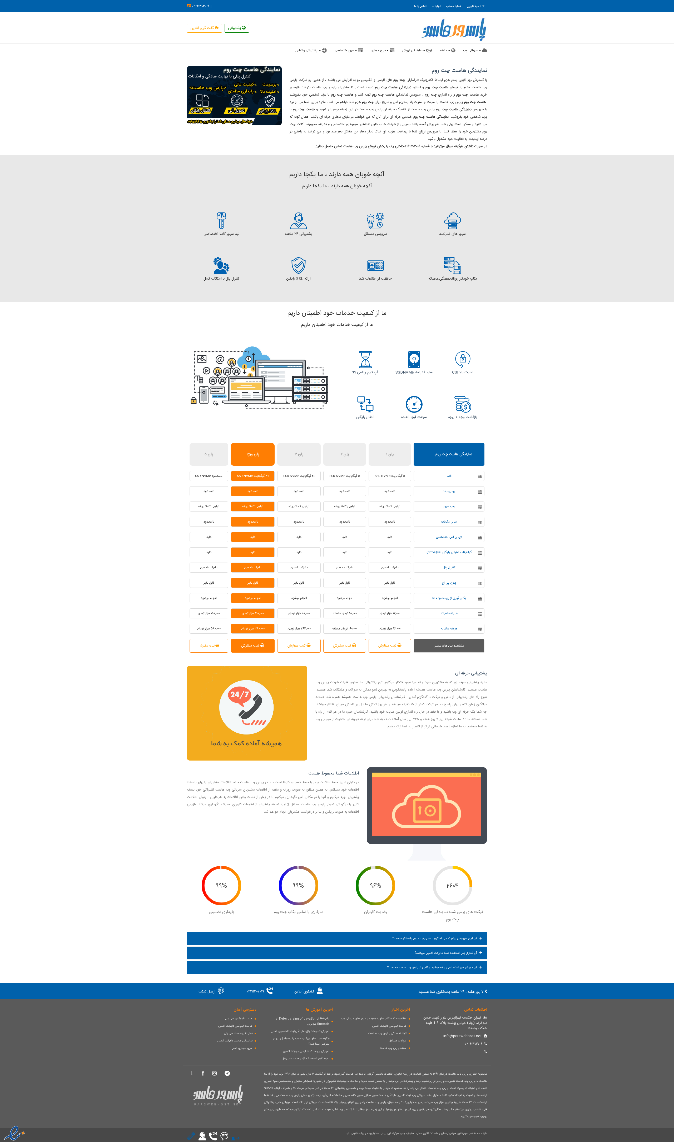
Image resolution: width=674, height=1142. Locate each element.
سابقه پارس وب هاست (393, 1048)
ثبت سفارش (387, 646)
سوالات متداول (398, 1041)
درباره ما (436, 6)
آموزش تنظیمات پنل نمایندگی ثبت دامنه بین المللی (300, 1031)
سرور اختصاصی (344, 50)
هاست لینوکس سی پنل (238, 1018)
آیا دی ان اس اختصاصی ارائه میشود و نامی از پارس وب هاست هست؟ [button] (432, 967)
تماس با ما (420, 6)
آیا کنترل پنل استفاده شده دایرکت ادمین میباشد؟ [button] (445, 953)
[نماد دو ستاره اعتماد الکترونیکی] (13, 1131)
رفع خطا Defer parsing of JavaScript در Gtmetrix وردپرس (302, 1021)
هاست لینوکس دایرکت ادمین (235, 1026)
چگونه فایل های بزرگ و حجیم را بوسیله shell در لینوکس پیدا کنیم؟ (301, 1041)
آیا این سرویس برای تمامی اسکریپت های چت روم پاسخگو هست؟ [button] (434, 938)
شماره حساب (454, 6)
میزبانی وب (470, 50)
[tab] (337, 938)
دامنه (444, 50)
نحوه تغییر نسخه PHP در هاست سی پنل (305, 1058)
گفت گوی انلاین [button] (202, 28)
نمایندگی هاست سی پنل (238, 1033)
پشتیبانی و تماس (306, 50)
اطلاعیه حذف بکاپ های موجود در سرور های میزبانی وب (374, 1018)
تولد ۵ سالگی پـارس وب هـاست (387, 1033)
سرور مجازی (378, 50)
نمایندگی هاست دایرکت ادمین (234, 1041)
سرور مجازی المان (242, 1048)
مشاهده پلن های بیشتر (449, 645)
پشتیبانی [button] (235, 28)
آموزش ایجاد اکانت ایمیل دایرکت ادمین (306, 1051)
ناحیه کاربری (474, 6)
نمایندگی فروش (412, 50)
